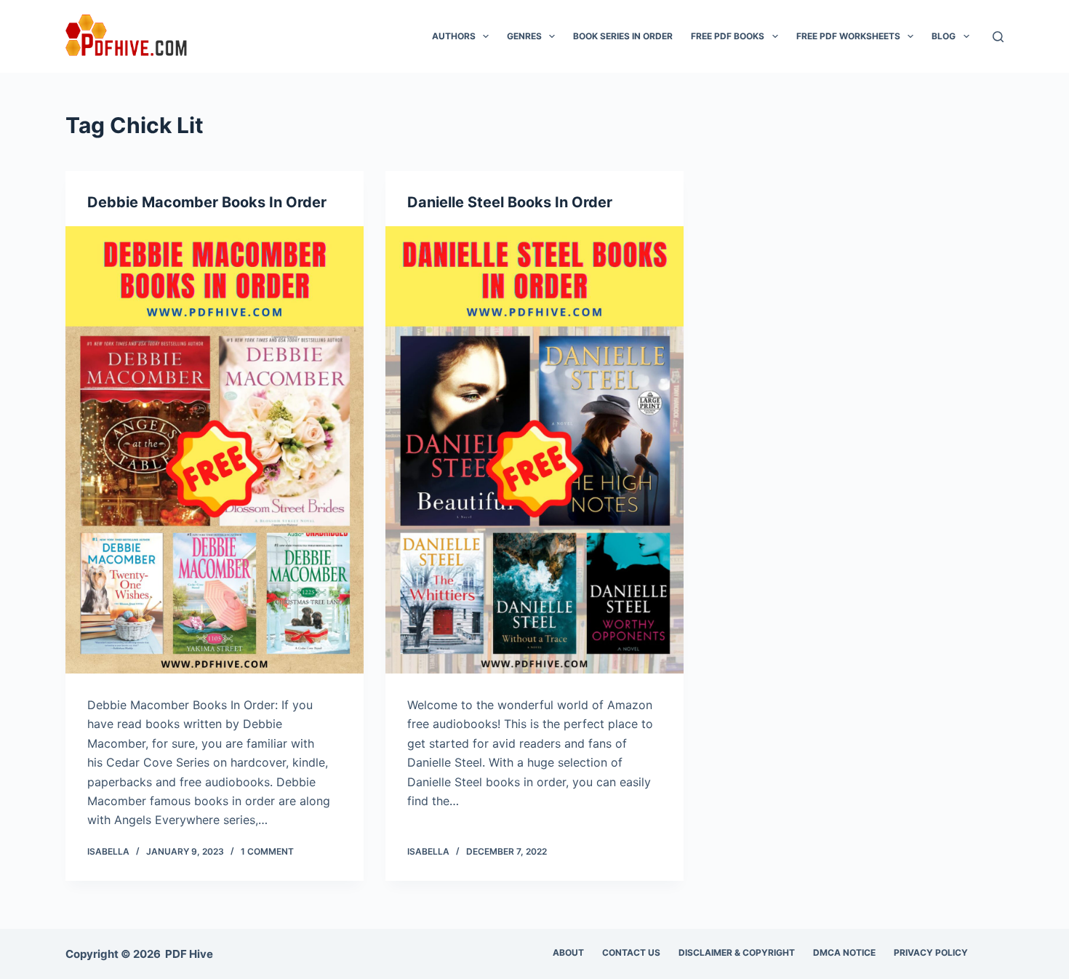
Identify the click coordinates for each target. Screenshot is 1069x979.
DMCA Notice (844, 952)
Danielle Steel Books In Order (509, 202)
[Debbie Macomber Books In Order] (214, 450)
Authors (454, 36)
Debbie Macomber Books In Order (207, 202)
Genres (524, 36)
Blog (944, 36)
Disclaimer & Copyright (736, 952)
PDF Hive (189, 954)
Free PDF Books (727, 36)
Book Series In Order (623, 36)
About (568, 952)
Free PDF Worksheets (848, 36)
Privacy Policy (931, 952)
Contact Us (631, 952)
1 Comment (267, 851)
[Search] (998, 36)
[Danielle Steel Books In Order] (534, 450)
